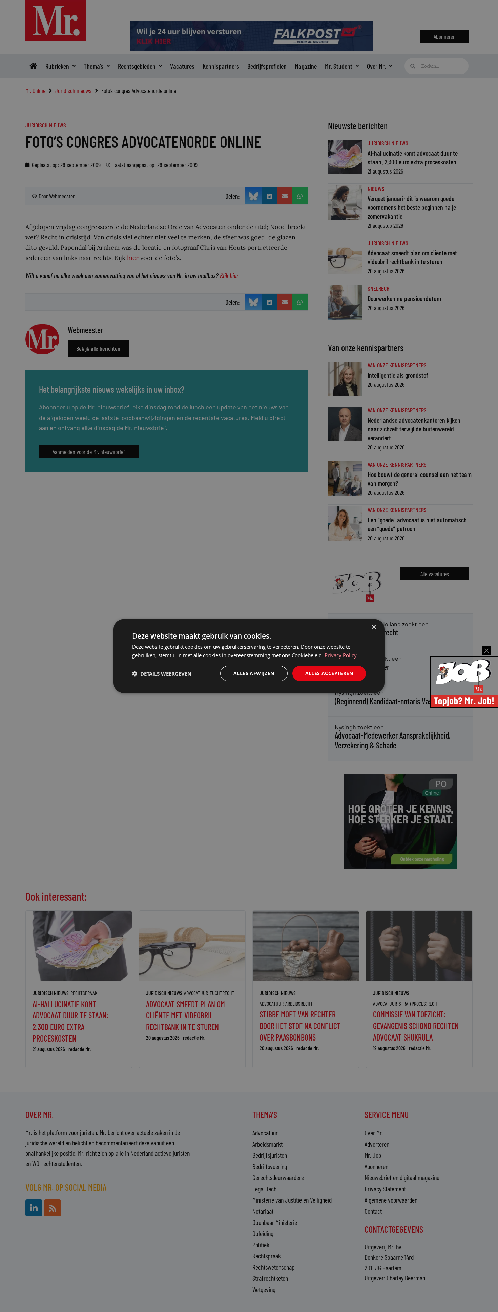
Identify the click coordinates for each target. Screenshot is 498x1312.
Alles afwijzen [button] (253, 673)
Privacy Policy (341, 654)
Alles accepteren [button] (329, 673)
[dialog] (249, 656)
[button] (161, 673)
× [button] (373, 626)
